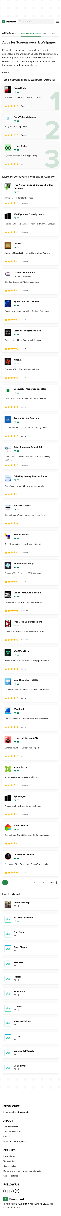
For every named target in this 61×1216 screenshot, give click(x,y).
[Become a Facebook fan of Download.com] (5, 1191)
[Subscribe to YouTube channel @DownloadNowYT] (17, 1191)
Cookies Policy (9, 1166)
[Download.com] (9, 21)
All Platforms (8, 33)
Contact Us (8, 1136)
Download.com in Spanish (14, 1141)
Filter (5, 72)
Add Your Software (11, 1132)
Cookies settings (10, 1176)
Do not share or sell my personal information (23, 1171)
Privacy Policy (9, 1156)
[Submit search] (20, 21)
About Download (10, 1127)
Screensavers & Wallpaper (31, 33)
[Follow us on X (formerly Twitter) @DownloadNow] (11, 1191)
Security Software (50, 33)
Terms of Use (9, 1161)
